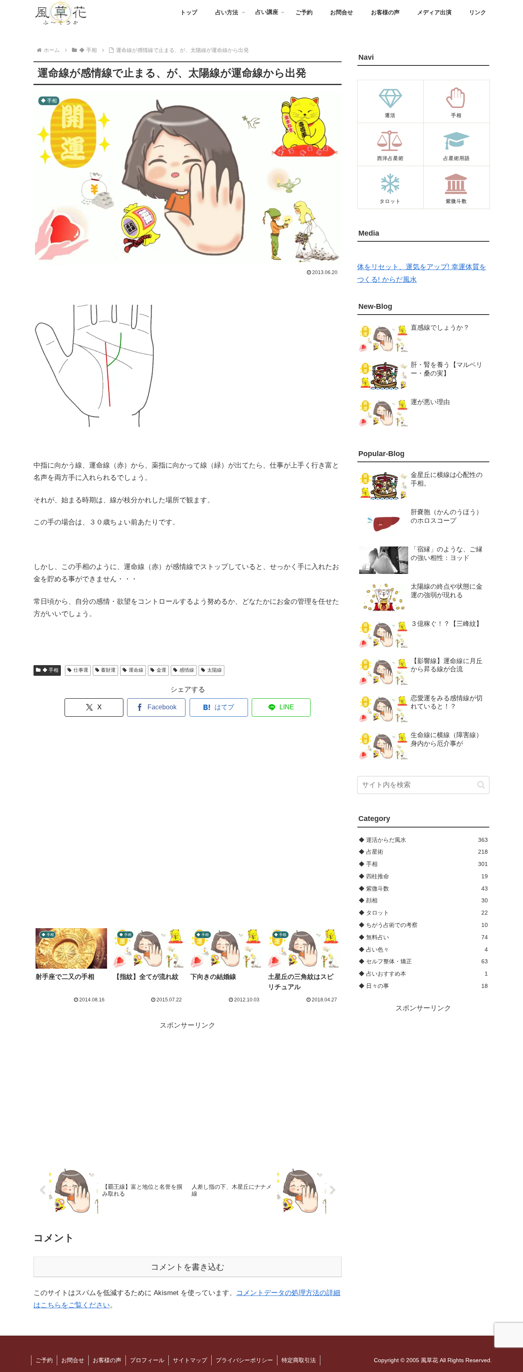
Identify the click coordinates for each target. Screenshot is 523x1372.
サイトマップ (190, 1360)
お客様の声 (107, 1360)
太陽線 (214, 670)
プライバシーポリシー (244, 1360)
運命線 (136, 670)
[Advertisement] (188, 823)
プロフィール (147, 1360)
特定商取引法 (299, 1360)
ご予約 (44, 1360)
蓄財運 (108, 670)
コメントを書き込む (187, 1266)
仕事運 (81, 670)
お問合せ (72, 1360)
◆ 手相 (50, 670)
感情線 (186, 670)
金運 (161, 670)
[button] (481, 784)
